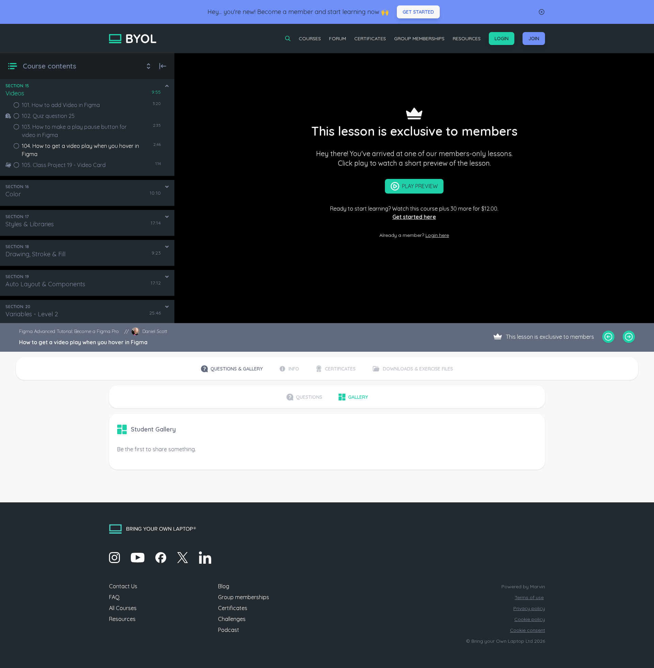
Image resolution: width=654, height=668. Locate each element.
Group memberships (243, 597)
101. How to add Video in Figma (61, 105)
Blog (223, 586)
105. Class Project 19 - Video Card (64, 165)
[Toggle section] (167, 86)
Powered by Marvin (523, 586)
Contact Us (123, 586)
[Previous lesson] (608, 337)
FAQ (114, 597)
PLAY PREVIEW (420, 186)
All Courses (123, 608)
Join (533, 38)
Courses (310, 38)
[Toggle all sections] (148, 66)
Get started (418, 12)
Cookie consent (527, 630)
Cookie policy (529, 619)
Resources (467, 38)
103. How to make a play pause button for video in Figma (74, 130)
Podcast (228, 629)
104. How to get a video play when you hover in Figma (80, 149)
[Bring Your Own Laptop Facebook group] (160, 557)
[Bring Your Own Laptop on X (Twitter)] (182, 557)
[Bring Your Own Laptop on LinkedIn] (205, 557)
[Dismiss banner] (541, 12)
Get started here (414, 216)
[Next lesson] (629, 337)
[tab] (232, 368)
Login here (437, 235)
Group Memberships (419, 38)
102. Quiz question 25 (48, 115)
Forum (337, 38)
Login (502, 38)
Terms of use (529, 597)
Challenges (232, 619)
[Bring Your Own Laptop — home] (132, 38)
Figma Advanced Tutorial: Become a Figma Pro (69, 331)
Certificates (370, 38)
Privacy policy (529, 608)
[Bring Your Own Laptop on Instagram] (114, 557)
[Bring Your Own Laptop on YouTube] (137, 557)
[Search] (288, 38)
